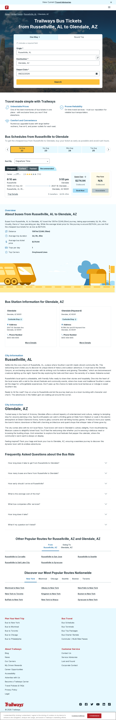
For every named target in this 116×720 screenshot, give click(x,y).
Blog (7, 653)
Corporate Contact (70, 665)
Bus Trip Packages (70, 631)
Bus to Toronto (11, 631)
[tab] (50, 546)
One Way (34, 37)
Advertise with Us (12, 677)
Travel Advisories (63, 2)
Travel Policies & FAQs (14, 686)
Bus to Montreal (12, 627)
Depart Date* (22, 69)
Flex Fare (100, 177)
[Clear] (97, 52)
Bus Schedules (68, 623)
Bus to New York (12, 623)
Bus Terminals (68, 627)
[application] (58, 184)
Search (58, 82)
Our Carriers (10, 661)
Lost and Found (68, 661)
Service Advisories (69, 657)
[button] (7, 149)
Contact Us (66, 653)
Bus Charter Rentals (70, 635)
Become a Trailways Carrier (17, 681)
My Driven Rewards (13, 665)
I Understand (94, 716)
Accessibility (10, 673)
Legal (7, 694)
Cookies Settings (78, 716)
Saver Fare (78, 177)
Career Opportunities (14, 669)
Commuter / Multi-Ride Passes (75, 639)
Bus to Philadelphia (13, 639)
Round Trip (79, 37)
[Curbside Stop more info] (21, 319)
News (7, 657)
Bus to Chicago (11, 635)
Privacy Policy (11, 690)
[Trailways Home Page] (7, 7)
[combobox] (58, 52)
